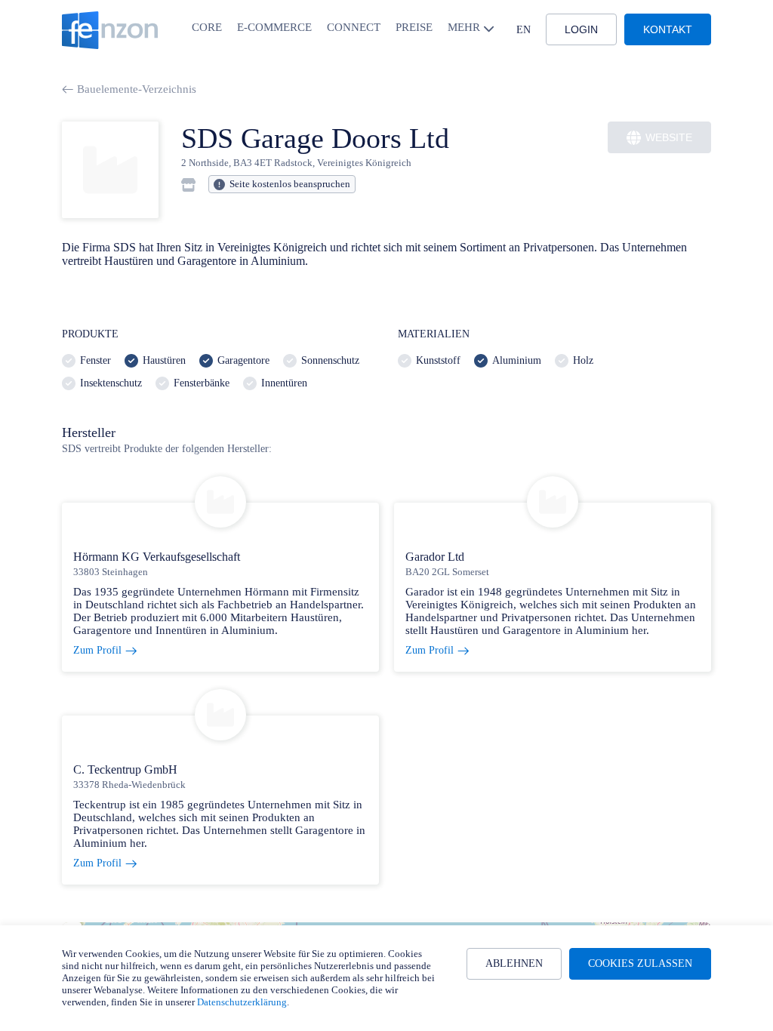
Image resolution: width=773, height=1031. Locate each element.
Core (207, 27)
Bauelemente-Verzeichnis (136, 89)
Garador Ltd (434, 556)
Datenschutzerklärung (242, 1002)
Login (581, 29)
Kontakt (667, 29)
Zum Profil (97, 650)
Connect (353, 27)
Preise (414, 27)
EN (523, 29)
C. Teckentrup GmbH (125, 769)
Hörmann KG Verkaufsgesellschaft (156, 556)
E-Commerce (274, 27)
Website (668, 137)
